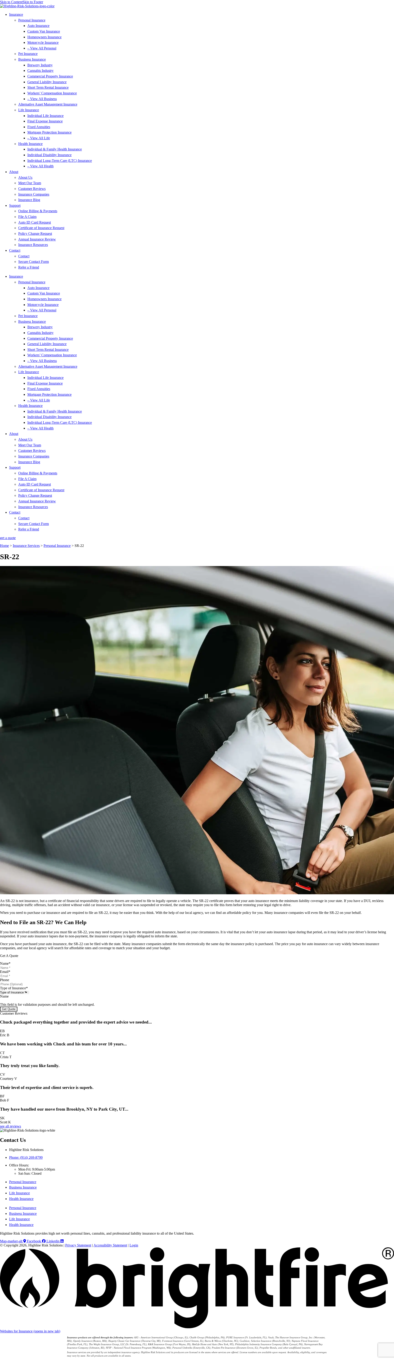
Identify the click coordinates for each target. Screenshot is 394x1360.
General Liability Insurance (47, 82)
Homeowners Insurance (44, 37)
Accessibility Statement (110, 1245)
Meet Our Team (29, 183)
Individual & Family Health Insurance (54, 149)
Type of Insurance (14, 988)
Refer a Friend (28, 267)
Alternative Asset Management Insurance (47, 104)
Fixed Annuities (38, 127)
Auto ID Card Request (34, 222)
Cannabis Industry (40, 70)
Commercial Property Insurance (50, 76)
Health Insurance (30, 144)
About (13, 172)
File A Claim (27, 217)
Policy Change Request (35, 233)
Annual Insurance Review (37, 239)
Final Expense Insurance (45, 121)
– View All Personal (41, 48)
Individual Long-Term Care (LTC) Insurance (59, 161)
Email (5, 972)
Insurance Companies (33, 194)
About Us (25, 177)
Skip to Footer (33, 2)
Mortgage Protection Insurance (49, 132)
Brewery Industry (40, 65)
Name (5, 963)
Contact (14, 250)
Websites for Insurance (30, 1331)
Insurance (16, 14)
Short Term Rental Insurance (48, 87)
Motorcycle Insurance (43, 42)
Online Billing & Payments (37, 211)
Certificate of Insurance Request (41, 228)
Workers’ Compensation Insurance (52, 93)
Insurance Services (26, 546)
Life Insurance (28, 110)
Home (4, 546)
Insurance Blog (29, 200)
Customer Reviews (32, 189)
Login (134, 1245)
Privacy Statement (78, 1245)
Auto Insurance (38, 26)
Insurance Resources (33, 245)
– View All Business (42, 99)
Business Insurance (32, 59)
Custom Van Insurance (43, 31)
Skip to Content (11, 2)
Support (15, 205)
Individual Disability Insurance (49, 155)
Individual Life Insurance (45, 116)
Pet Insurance (28, 54)
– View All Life (38, 138)
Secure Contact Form (33, 262)
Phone (4, 980)
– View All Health (40, 166)
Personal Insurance (31, 20)
